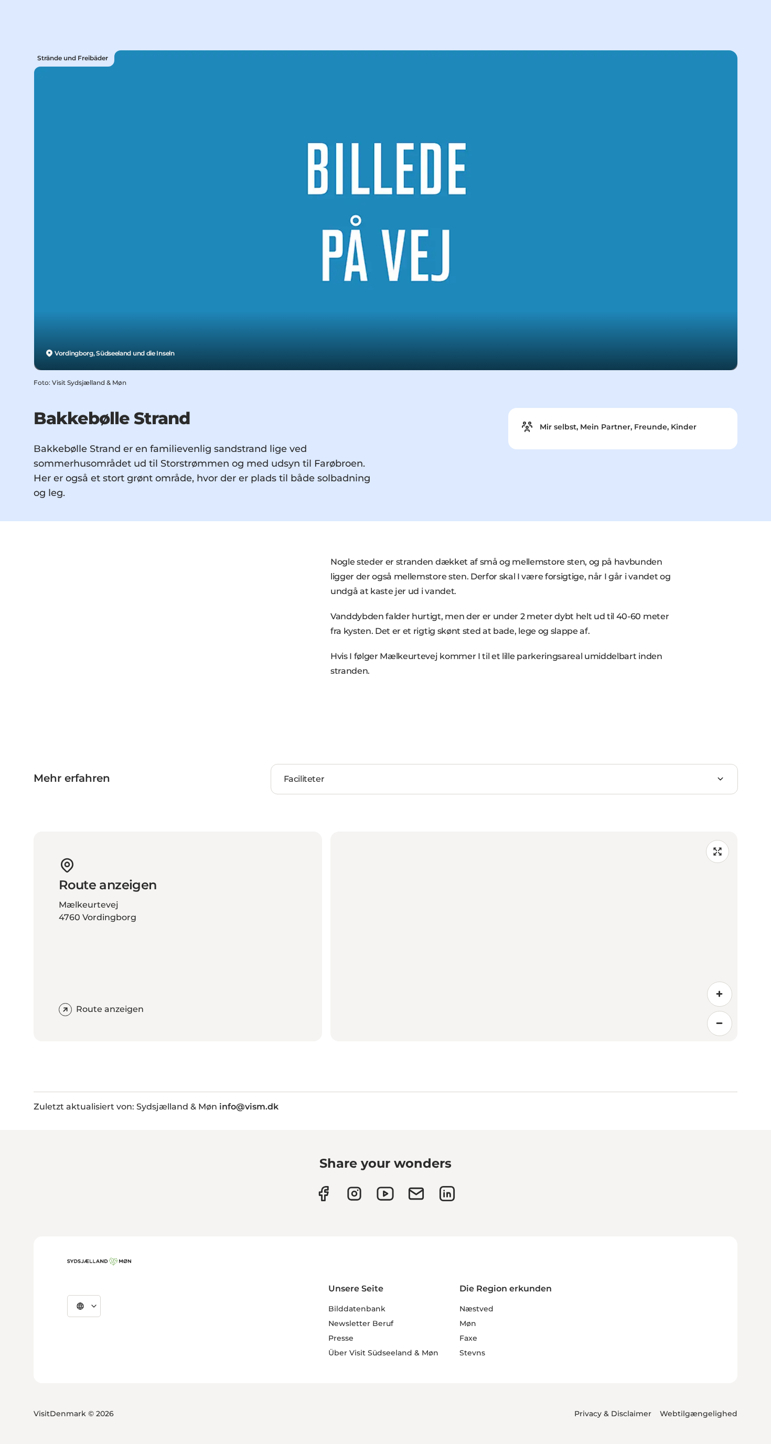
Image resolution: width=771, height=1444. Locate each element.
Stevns (472, 1352)
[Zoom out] (719, 1023)
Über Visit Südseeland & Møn (383, 1352)
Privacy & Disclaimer (612, 1413)
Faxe (468, 1338)
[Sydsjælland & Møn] (99, 1261)
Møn (467, 1323)
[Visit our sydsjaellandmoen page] (323, 1193)
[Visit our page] (354, 1193)
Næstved (476, 1308)
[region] (533, 936)
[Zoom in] (719, 994)
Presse (341, 1338)
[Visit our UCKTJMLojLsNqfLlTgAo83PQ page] (385, 1193)
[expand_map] (717, 851)
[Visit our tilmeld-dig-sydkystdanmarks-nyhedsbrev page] (416, 1193)
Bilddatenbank (356, 1308)
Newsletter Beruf (360, 1323)
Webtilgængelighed (698, 1413)
